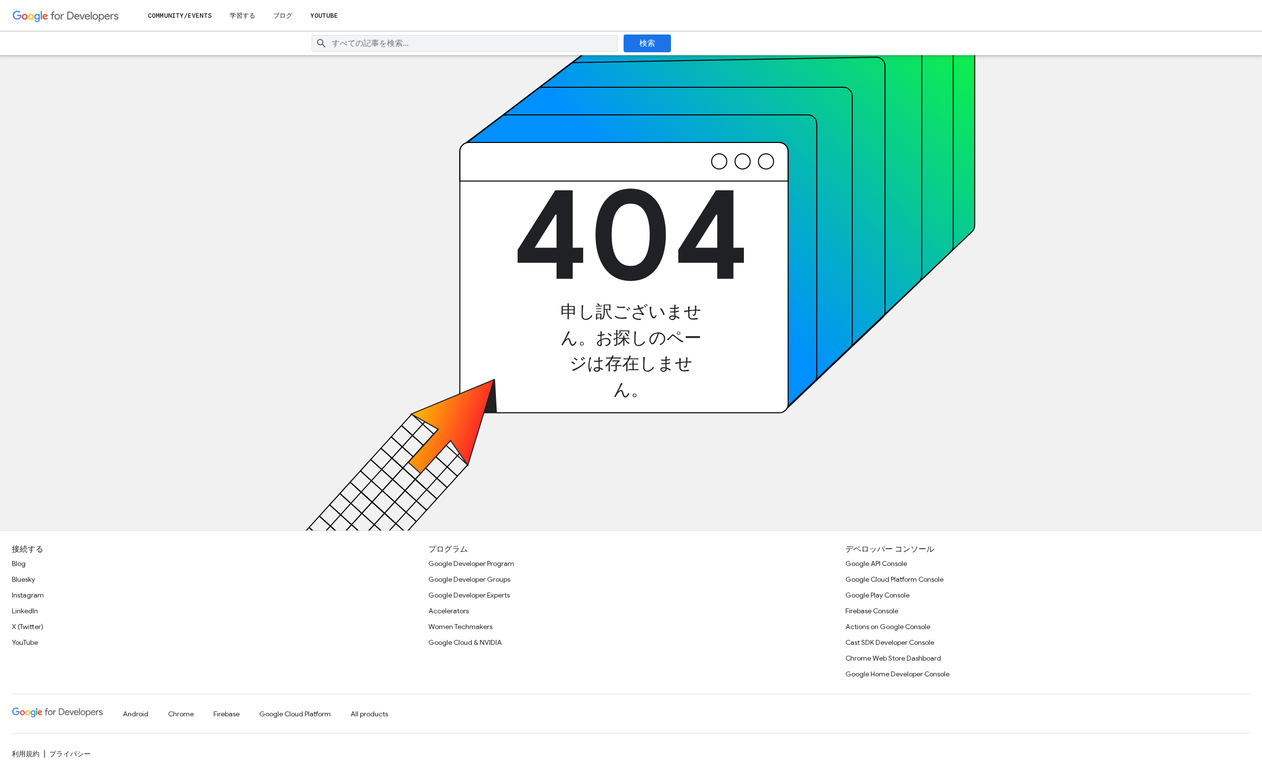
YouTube (325, 15)
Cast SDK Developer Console (889, 642)
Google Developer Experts (469, 595)
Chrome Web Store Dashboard (893, 658)
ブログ (282, 15)
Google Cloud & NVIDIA (465, 642)
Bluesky (23, 579)
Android (135, 713)
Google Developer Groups (469, 579)
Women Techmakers (460, 626)
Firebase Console (871, 610)
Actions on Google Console (887, 626)
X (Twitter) (27, 626)
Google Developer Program (471, 563)
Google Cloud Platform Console (894, 579)
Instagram (28, 595)
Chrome (181, 713)
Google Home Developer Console (897, 673)
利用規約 (25, 753)
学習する (242, 15)
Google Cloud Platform (295, 713)
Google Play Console (877, 595)
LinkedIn (25, 610)
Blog (19, 563)
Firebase (226, 713)
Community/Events (180, 15)
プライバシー (70, 753)
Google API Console (876, 563)
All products (369, 713)
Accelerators (448, 610)
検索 (647, 43)
